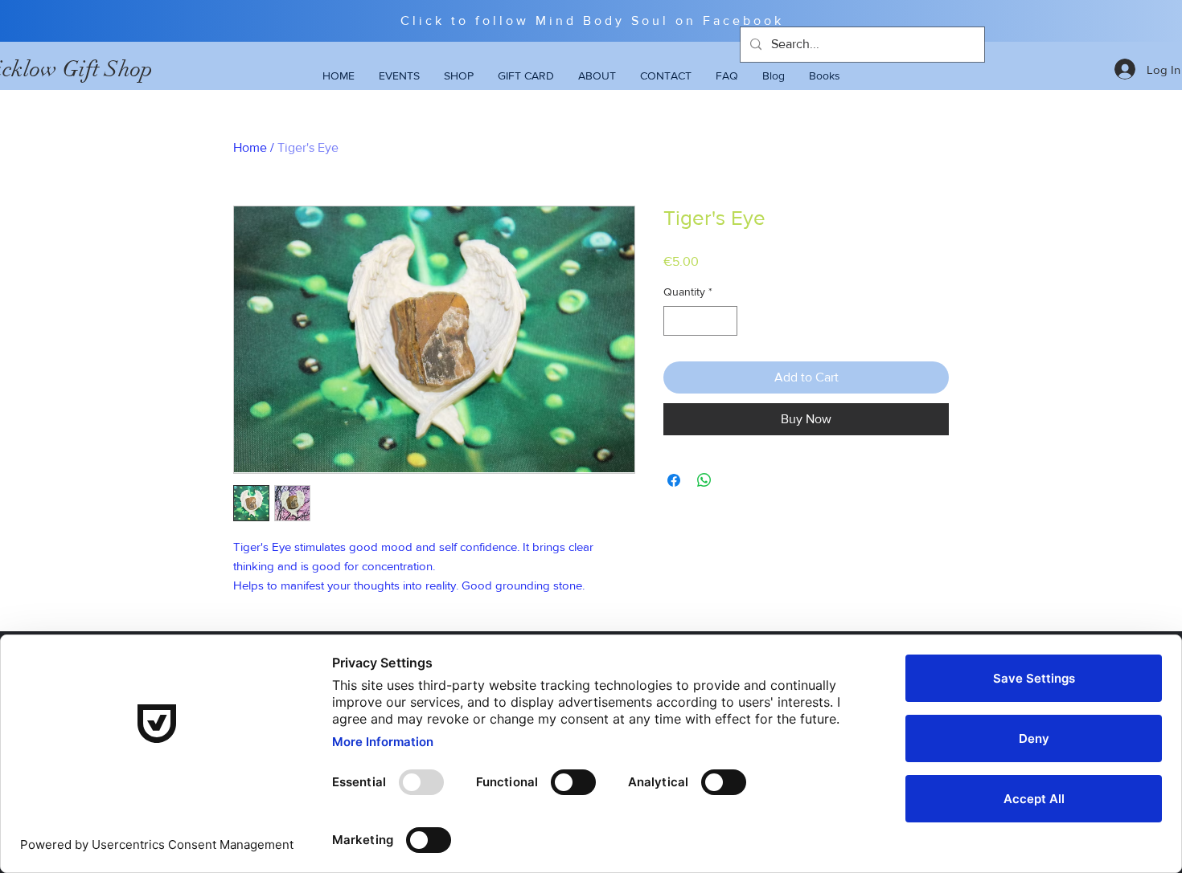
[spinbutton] (700, 321)
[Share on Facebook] (673, 480)
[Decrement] (676, 321)
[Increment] (725, 321)
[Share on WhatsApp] (704, 480)
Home (250, 147)
